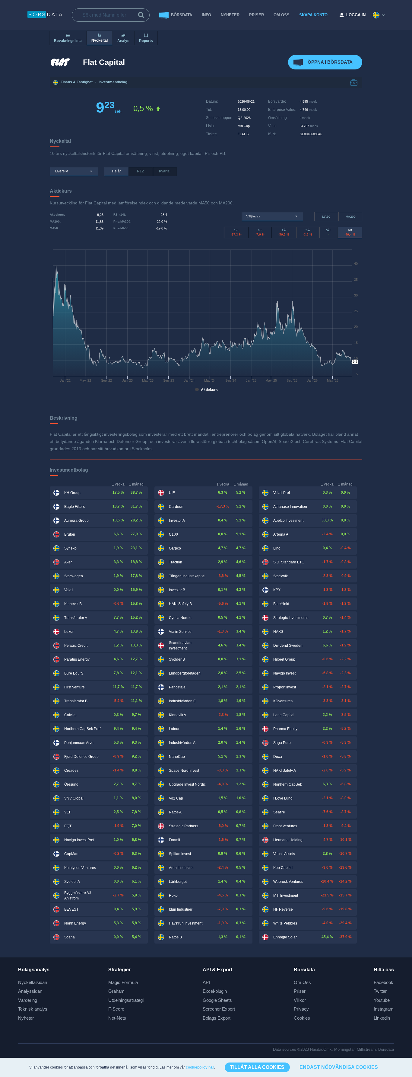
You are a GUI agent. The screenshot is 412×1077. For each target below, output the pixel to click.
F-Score (116, 1008)
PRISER (256, 15)
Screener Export (219, 1008)
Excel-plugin (215, 991)
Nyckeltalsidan (32, 982)
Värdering (27, 1000)
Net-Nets (117, 1018)
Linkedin (382, 1018)
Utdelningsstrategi (126, 1000)
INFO (206, 15)
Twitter (380, 991)
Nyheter (230, 15)
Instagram (384, 1008)
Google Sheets (217, 1000)
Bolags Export (216, 1018)
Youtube (382, 1000)
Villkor (300, 1000)
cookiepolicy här (200, 1067)
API (206, 982)
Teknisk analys (32, 1008)
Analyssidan (30, 991)
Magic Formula (123, 982)
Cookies (302, 1018)
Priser (300, 991)
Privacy (301, 1008)
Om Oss (302, 982)
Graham (116, 991)
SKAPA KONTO (313, 15)
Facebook (383, 982)
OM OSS (282, 15)
